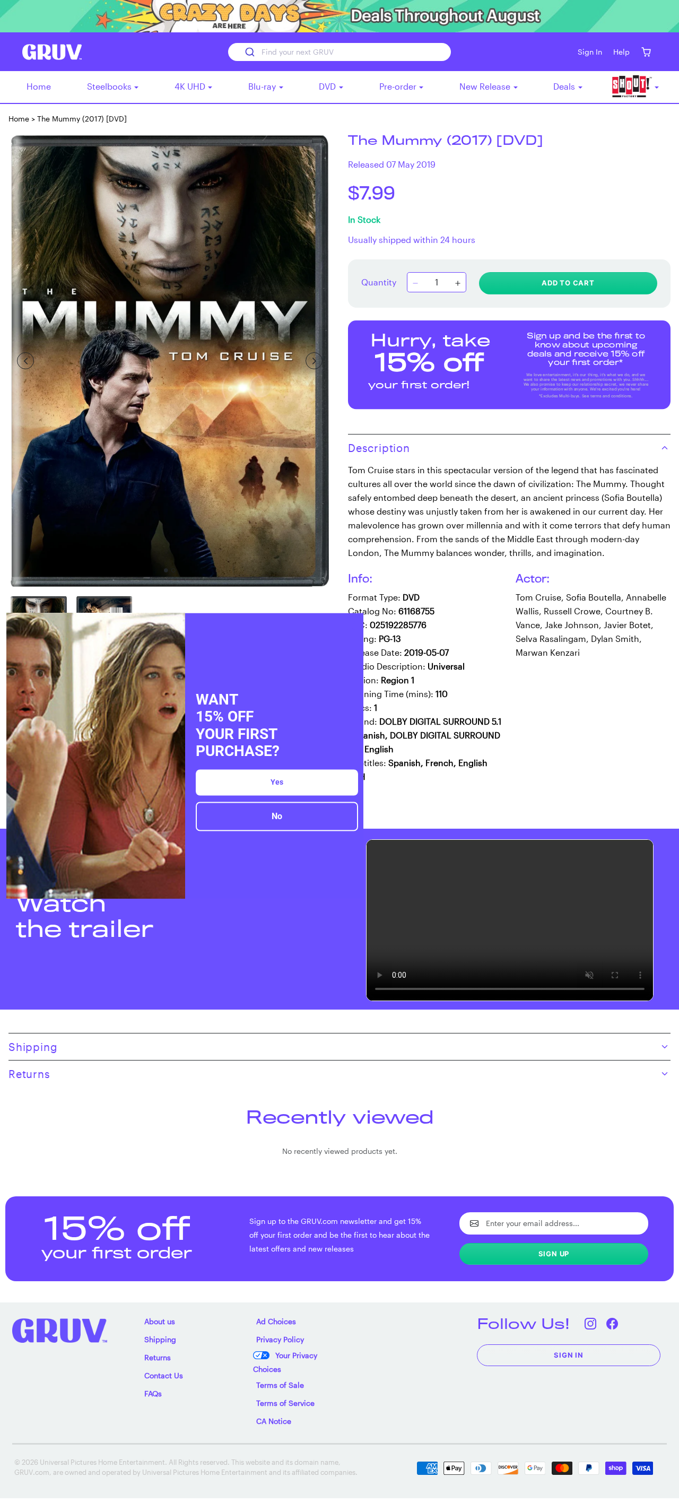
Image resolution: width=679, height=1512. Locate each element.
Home (39, 86)
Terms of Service (285, 1402)
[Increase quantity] (457, 283)
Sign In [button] (590, 51)
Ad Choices (276, 1321)
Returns (157, 1357)
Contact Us (163, 1375)
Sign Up (554, 1253)
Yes (277, 782)
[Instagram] (590, 1323)
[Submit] (249, 52)
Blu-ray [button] (263, 86)
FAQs (153, 1393)
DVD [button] (328, 86)
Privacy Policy (280, 1339)
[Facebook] (612, 1323)
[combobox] (339, 52)
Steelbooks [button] (110, 86)
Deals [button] (565, 86)
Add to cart (568, 283)
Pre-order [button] (399, 86)
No (277, 816)
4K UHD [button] (191, 86)
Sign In (569, 1355)
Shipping (160, 1339)
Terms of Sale (280, 1384)
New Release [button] (485, 86)
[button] (646, 52)
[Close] (350, 625)
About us (159, 1321)
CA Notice (273, 1421)
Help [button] (621, 51)
